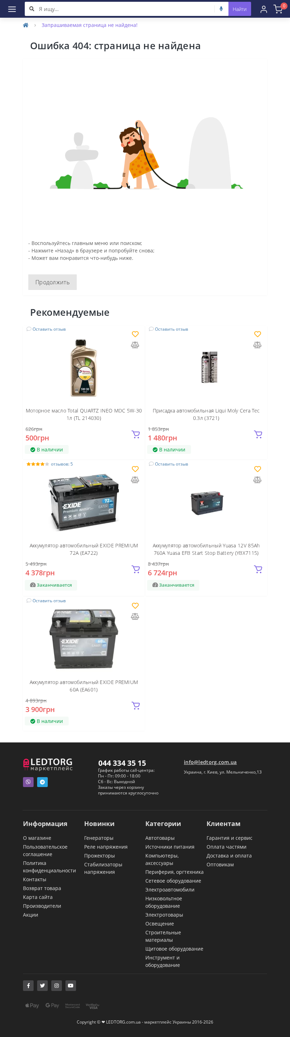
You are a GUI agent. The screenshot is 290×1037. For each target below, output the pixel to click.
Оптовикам (220, 864)
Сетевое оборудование (173, 880)
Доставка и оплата (229, 855)
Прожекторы (99, 855)
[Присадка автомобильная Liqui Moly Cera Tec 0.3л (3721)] (206, 367)
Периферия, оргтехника (174, 871)
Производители (42, 905)
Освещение (159, 923)
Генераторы (99, 837)
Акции (30, 914)
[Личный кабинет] (264, 9)
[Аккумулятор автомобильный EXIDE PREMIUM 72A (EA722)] (83, 502)
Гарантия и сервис (230, 837)
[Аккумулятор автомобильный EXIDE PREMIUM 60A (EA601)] (83, 638)
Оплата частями (226, 846)
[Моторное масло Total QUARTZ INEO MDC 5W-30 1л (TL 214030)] (83, 367)
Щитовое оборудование (174, 948)
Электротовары (164, 914)
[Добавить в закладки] (135, 334)
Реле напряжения (106, 846)
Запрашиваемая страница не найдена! (90, 25)
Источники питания (170, 846)
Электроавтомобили (170, 889)
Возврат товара (42, 888)
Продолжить (52, 282)
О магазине (37, 837)
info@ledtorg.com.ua (210, 762)
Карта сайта (38, 897)
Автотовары (160, 837)
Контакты (34, 879)
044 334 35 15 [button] (122, 763)
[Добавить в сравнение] (135, 345)
